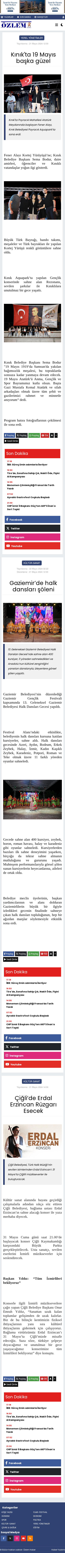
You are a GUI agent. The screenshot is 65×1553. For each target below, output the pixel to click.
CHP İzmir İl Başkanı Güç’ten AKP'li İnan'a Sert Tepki (31, 507)
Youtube (16, 546)
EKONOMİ (37, 1516)
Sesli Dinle (12, 441)
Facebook (15, 519)
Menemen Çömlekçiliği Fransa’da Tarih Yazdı (30, 487)
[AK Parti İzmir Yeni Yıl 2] (32, 6)
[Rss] (30, 1538)
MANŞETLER (42, 17)
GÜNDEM (5, 1516)
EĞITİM (36, 1527)
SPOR (4, 1520)
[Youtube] (23, 1538)
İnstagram (17, 537)
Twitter (15, 528)
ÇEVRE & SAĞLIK (9, 1527)
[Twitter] (10, 1538)
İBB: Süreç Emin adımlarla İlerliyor (27, 464)
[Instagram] (17, 1538)
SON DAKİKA (25, 17)
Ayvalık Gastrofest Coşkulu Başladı (28, 497)
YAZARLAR (8, 17)
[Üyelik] (63, 17)
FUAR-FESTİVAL (40, 1512)
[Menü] (56, 25)
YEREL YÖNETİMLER (32, 37)
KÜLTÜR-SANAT (32, 563)
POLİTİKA (37, 1520)
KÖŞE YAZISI (7, 1512)
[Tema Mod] (62, 25)
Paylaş (10, 435)
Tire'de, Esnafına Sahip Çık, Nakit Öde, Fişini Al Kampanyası (33, 475)
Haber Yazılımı (58, 1549)
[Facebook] (3, 1538)
